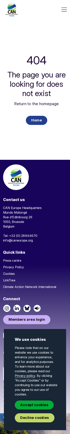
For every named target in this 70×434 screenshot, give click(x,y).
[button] (36, 120)
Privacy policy (25, 376)
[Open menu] (64, 10)
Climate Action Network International (29, 287)
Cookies (9, 274)
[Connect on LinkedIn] (17, 308)
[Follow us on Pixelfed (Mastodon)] (27, 308)
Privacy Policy (13, 267)
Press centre (12, 260)
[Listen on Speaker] (37, 308)
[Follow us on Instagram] (6, 308)
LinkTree (9, 280)
